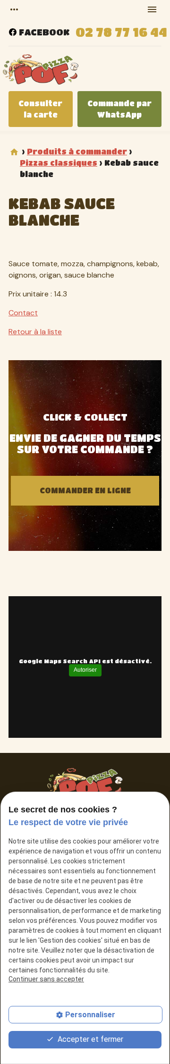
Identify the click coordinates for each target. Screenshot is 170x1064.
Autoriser (85, 670)
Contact (23, 313)
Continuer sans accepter (46, 979)
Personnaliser (90, 1014)
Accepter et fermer (89, 1039)
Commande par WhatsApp (119, 109)
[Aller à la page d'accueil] (40, 71)
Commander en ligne (85, 490)
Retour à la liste (35, 332)
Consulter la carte (40, 109)
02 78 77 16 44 (121, 32)
